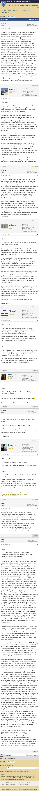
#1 (37, 28)
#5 (37, 320)
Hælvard (11, 445)
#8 (37, 454)
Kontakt (3, 783)
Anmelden (18, 1)
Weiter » (12, 16)
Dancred (12, 89)
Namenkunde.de (33, 789)
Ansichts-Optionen (34, 19)
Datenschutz (10, 789)
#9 (37, 508)
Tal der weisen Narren (5, 10)
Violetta (12, 311)
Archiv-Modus (29, 783)
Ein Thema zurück (2, 756)
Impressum (4, 789)
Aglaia (11, 225)
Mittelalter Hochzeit (18, 789)
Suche (22, 5)
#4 (37, 234)
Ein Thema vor (9, 758)
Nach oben (21, 783)
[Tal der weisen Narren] (3, 4)
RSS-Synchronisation (22, 784)
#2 (37, 98)
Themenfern (15, 10)
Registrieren (25, 1)
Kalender (34, 5)
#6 (37, 384)
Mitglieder (28, 5)
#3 (37, 175)
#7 (37, 416)
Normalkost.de (26, 789)
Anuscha (11, 374)
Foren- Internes (23, 10)
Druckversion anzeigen (7, 765)
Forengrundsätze (14, 5)
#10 (37, 544)
